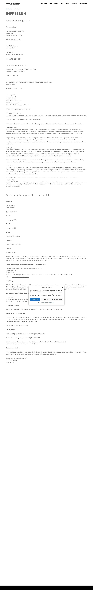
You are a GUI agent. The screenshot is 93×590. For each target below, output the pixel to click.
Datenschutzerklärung (44, 302)
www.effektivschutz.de (13, 244)
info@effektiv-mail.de (13, 236)
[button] (62, 287)
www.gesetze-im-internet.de (52, 319)
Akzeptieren (35, 299)
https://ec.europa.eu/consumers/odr (74, 115)
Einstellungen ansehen (57, 299)
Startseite (9, 9)
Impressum (51, 302)
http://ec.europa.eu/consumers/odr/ (22, 344)
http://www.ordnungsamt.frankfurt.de (18, 109)
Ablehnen (46, 299)
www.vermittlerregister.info (20, 277)
